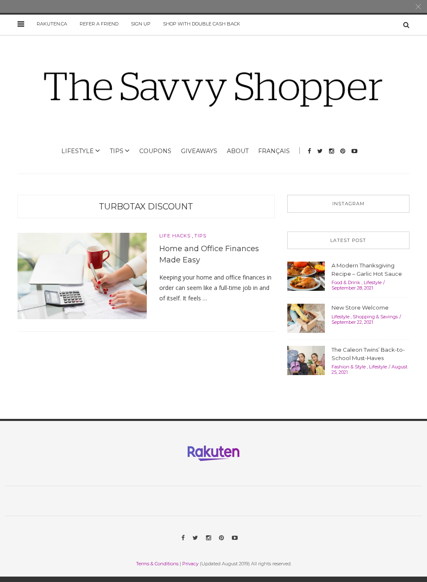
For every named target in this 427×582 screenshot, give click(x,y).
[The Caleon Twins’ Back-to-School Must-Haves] (306, 359)
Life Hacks (175, 236)
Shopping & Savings (375, 317)
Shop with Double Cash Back (201, 24)
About (238, 151)
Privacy (190, 564)
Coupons (155, 151)
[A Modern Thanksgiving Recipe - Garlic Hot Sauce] (306, 275)
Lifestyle (77, 151)
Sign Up (141, 24)
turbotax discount (146, 207)
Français (274, 151)
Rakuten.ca (52, 24)
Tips (116, 151)
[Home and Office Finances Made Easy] (82, 275)
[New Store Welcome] (306, 317)
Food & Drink (346, 282)
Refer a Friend (99, 24)
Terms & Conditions (157, 564)
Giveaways (199, 151)
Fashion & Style (349, 367)
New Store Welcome (360, 307)
